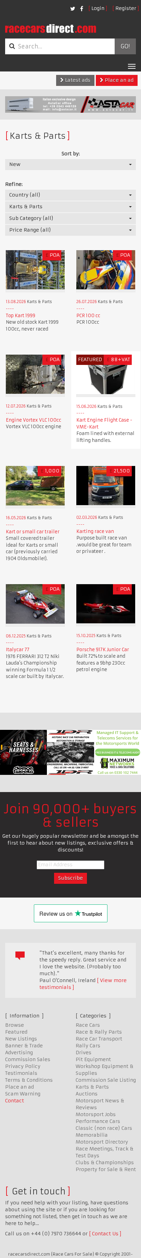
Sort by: (71, 154)
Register (125, 8)
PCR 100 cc (88, 316)
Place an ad (118, 80)
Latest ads (77, 80)
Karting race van (95, 531)
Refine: (14, 184)
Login (97, 8)
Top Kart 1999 (20, 316)
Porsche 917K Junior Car (102, 650)
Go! (125, 46)
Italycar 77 (17, 650)
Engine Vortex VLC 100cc (33, 420)
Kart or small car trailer (33, 532)
